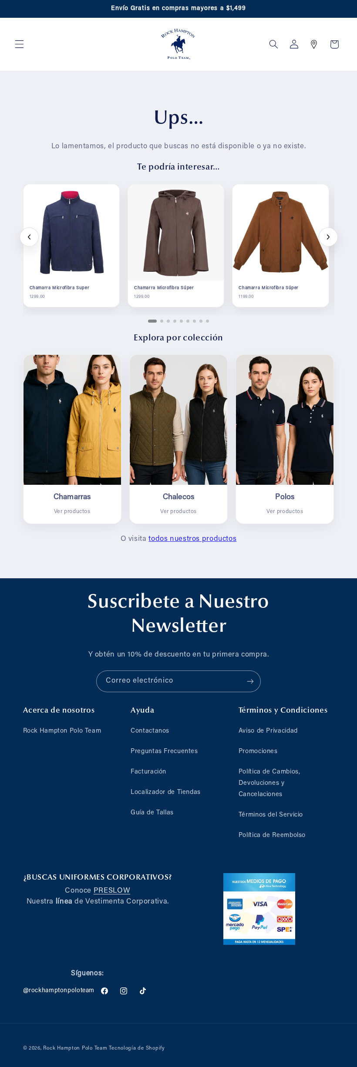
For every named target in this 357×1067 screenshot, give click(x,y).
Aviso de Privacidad (268, 731)
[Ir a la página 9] (207, 321)
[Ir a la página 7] (194, 321)
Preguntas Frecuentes (164, 751)
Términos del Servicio (271, 815)
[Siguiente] (328, 237)
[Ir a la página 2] (161, 321)
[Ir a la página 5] (181, 321)
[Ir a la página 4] (174, 321)
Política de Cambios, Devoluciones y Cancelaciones (269, 783)
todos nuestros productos (192, 539)
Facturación (148, 772)
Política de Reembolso (272, 835)
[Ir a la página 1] (152, 321)
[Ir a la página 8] (200, 321)
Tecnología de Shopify (137, 1048)
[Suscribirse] (250, 681)
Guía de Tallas (152, 813)
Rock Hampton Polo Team (62, 731)
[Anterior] (29, 237)
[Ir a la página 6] (187, 321)
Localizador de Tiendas (166, 792)
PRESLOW (112, 890)
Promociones (258, 751)
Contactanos (150, 731)
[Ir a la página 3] (168, 321)
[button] (19, 44)
